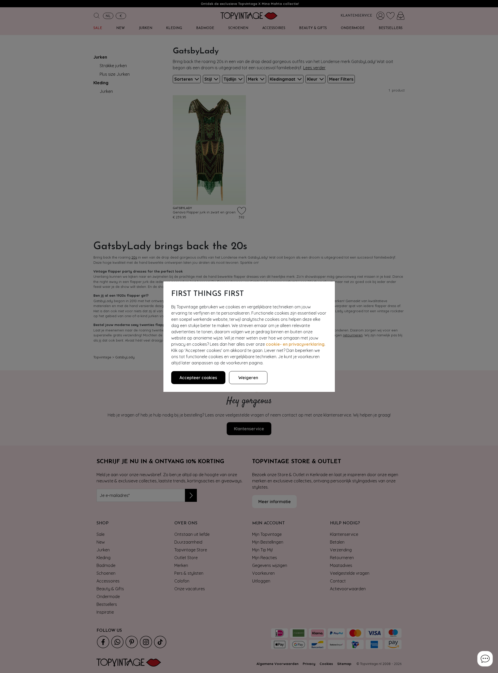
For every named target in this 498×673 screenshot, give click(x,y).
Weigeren (248, 377)
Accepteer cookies (198, 377)
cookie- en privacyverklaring (295, 344)
